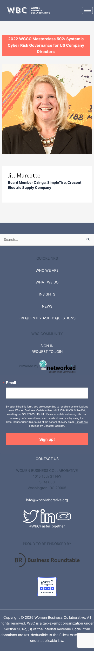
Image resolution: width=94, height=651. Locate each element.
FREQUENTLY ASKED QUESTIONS (47, 318)
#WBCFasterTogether (47, 526)
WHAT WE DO (47, 282)
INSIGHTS (47, 294)
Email (11, 383)
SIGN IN (47, 346)
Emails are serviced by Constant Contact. (58, 423)
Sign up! (47, 439)
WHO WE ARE (47, 270)
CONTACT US (47, 459)
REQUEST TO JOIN (47, 351)
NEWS (47, 306)
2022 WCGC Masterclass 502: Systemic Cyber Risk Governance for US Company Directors (46, 45)
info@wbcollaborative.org (47, 500)
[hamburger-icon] (87, 10)
